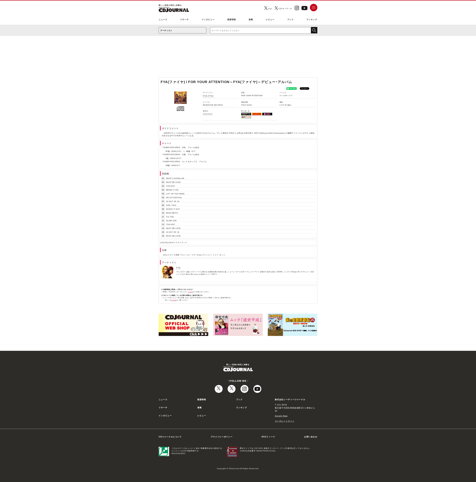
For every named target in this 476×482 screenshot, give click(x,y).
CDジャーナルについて (170, 436)
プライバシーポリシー (222, 436)
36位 (188, 151)
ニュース (163, 19)
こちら (190, 292)
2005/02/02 (208, 114)
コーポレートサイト (284, 420)
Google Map (281, 415)
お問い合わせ (310, 436)
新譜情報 (231, 19)
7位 (167, 158)
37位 (168, 151)
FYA (178, 267)
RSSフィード (268, 436)
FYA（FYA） (208, 95)
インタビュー (208, 19)
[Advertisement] (238, 57)
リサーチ (184, 19)
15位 (168, 165)
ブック (290, 19)
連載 (251, 19)
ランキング (311, 19)
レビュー (270, 19)
